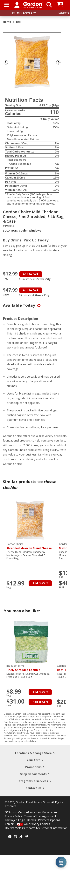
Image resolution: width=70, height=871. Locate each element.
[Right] (59, 62)
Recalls (31, 820)
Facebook (10, 837)
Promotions (33, 767)
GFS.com (10, 812)
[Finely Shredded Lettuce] (30, 642)
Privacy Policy (13, 816)
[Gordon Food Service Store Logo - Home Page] (33, 5)
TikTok (21, 837)
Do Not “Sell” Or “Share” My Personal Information (36, 828)
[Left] (5, 62)
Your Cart (33, 760)
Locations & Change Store (33, 753)
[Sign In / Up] (17, 5)
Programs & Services (33, 781)
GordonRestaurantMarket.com (37, 812)
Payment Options (49, 820)
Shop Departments (33, 774)
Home (7, 22)
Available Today (19, 305)
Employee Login (15, 820)
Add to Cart (30, 274)
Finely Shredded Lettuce (23, 668)
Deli (18, 22)
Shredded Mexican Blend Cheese (29, 546)
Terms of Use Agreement (40, 816)
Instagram (15, 837)
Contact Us (33, 788)
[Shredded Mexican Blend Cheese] (30, 520)
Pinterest (27, 837)
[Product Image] (32, 61)
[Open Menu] (6, 5)
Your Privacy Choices (37, 824)
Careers (10, 824)
